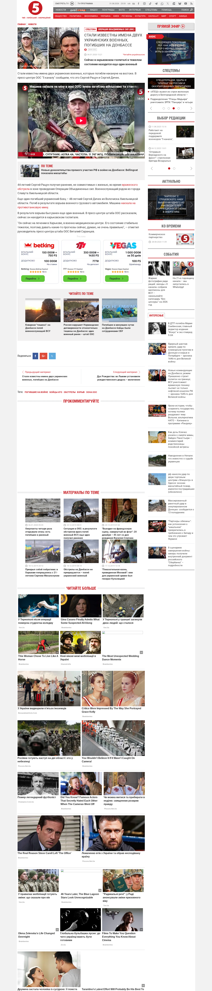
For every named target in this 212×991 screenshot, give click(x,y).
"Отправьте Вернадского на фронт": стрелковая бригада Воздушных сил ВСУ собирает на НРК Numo (160, 159)
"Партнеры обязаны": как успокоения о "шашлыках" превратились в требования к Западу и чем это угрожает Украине (180, 530)
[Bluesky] (180, 3)
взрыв (81, 392)
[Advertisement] (81, 260)
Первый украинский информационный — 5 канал (35, 10)
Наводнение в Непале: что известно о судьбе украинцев (180, 458)
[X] (168, 3)
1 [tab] (159, 64)
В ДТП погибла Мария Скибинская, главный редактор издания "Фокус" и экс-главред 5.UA (180, 329)
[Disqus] (81, 449)
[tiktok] (150, 3)
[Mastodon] (174, 3)
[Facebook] (138, 3)
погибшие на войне (36, 392)
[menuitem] (60, 9)
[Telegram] (156, 3)
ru (133, 3)
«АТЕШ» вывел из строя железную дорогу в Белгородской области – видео (169, 94)
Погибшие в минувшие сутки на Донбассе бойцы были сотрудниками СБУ (118, 328)
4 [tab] (179, 108)
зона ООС (92, 49)
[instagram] (144, 3)
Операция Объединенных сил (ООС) (116, 29)
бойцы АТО (56, 392)
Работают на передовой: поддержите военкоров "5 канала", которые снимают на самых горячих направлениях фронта (161, 139)
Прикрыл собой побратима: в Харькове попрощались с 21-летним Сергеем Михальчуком (42, 572)
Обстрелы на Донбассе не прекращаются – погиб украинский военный (78, 572)
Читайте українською (134, 53)
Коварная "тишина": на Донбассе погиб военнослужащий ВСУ (37, 328)
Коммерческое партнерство (157, 236)
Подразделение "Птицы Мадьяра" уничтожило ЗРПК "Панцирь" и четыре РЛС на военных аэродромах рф (171, 102)
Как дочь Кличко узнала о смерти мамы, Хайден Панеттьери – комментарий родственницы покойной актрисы (181, 439)
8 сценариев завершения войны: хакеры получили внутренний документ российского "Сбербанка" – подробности (180, 556)
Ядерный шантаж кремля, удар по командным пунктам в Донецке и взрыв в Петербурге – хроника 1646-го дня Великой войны (180, 352)
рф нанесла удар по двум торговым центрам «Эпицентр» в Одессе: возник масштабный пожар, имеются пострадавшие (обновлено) (181, 483)
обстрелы (70, 392)
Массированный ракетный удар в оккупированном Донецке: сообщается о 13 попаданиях (181, 506)
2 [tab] (182, 64)
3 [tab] (174, 108)
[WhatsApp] (162, 3)
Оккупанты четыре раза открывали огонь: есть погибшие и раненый (38, 531)
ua (129, 3)
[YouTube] (186, 3)
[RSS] (191, 3)
